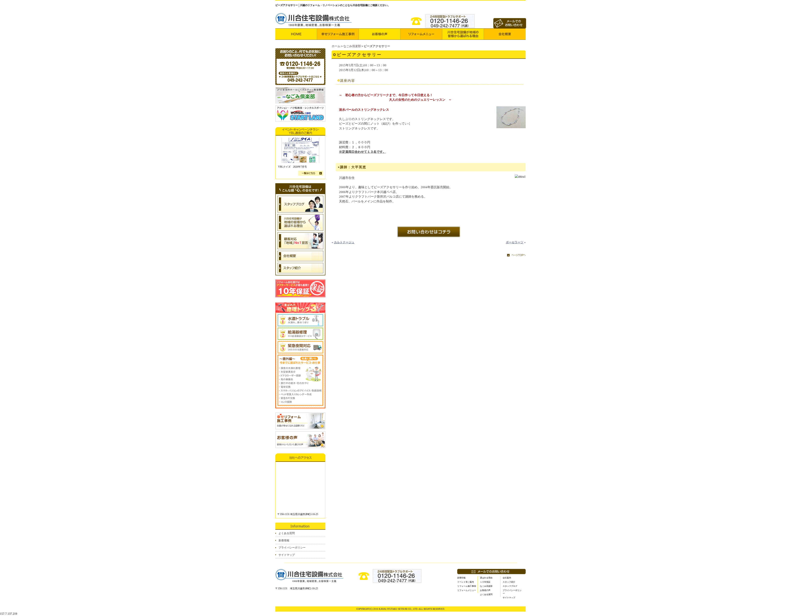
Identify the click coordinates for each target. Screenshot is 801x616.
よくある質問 (286, 533)
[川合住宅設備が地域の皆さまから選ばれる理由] (463, 34)
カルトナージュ (344, 242)
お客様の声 (485, 590)
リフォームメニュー (466, 590)
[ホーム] (296, 34)
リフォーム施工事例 (466, 586)
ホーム (336, 46)
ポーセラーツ (514, 242)
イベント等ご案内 (465, 582)
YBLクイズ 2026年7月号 (292, 166)
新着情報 (283, 540)
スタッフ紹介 (509, 582)
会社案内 (507, 578)
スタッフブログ (510, 586)
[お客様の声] (379, 34)
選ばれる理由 (486, 578)
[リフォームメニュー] (421, 34)
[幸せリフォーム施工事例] (338, 34)
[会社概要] (505, 34)
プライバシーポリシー (292, 547)
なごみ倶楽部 (352, 46)
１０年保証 (485, 582)
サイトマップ (286, 554)
